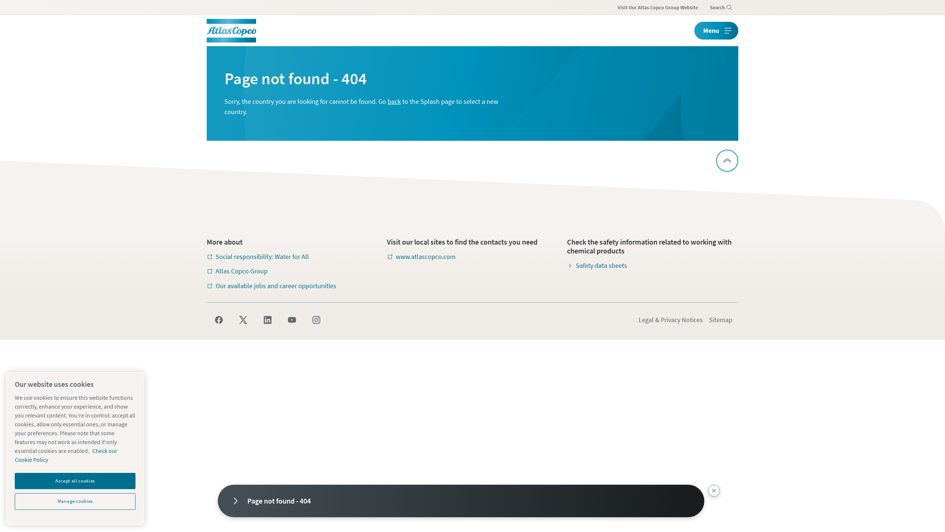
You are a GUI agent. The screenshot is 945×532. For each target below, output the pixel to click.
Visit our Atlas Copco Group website (658, 7)
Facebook (219, 320)
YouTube (292, 320)
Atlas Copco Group (242, 271)
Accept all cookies (75, 481)
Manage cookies (75, 501)
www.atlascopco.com (426, 256)
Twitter (243, 320)
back (394, 101)
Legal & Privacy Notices (671, 320)
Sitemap (720, 320)
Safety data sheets (601, 265)
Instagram (316, 320)
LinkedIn (267, 320)
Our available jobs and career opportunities (276, 286)
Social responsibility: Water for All (262, 256)
